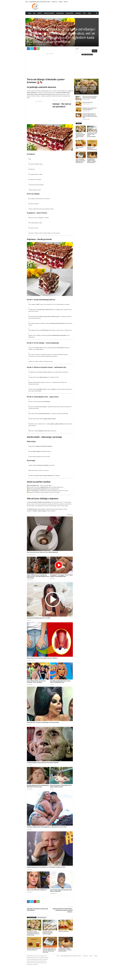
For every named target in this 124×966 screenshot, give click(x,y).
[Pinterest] (35, 48)
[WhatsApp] (38, 48)
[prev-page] (70, 917)
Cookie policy (54, 1)
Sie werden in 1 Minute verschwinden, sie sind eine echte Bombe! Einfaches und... (80, 135)
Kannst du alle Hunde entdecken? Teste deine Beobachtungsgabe (48, 932)
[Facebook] (28, 48)
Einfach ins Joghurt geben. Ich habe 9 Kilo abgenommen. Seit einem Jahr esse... (80, 160)
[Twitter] (31, 48)
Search (77, 48)
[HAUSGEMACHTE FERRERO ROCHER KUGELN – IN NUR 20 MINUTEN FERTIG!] (65, 942)
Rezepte (40, 13)
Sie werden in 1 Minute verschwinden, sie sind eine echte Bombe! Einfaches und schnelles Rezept (33, 933)
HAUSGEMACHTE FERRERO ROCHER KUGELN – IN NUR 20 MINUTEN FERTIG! (64, 950)
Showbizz (78, 13)
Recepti (31, 16)
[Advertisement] (50, 65)
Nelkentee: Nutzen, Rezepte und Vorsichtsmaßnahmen (34, 949)
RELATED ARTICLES (31, 917)
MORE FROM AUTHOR (41, 917)
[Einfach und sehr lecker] (65, 925)
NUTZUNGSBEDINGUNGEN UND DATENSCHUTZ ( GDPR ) (39, 1)
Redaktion (30, 44)
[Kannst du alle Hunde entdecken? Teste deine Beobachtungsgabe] (50, 925)
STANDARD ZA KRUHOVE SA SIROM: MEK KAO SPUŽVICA (37, 909)
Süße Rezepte (60, 13)
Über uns (61, 1)
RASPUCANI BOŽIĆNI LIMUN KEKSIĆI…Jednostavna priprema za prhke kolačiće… (63, 910)
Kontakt (65, 1)
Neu (34, 13)
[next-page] (72, 917)
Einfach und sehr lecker (63, 931)
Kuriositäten (69, 13)
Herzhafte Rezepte (49, 13)
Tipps (84, 13)
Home (26, 1)
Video (89, 13)
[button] (96, 13)
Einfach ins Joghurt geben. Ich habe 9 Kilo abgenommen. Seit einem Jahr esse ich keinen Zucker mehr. (49, 950)
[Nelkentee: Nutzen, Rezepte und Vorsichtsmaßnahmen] (34, 942)
